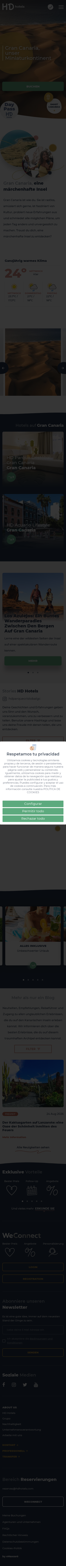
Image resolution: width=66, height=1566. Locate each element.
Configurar (33, 804)
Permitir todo (33, 811)
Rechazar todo (33, 818)
